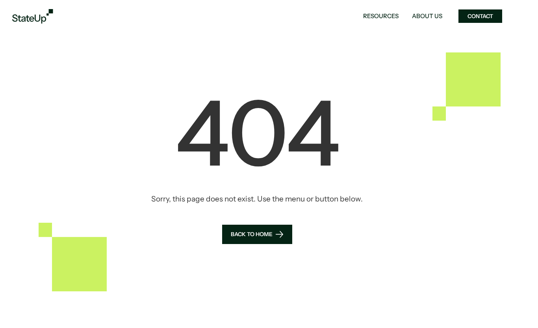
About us (427, 16)
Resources (381, 16)
